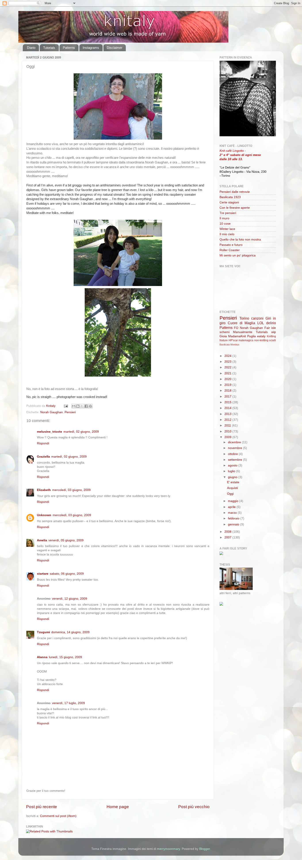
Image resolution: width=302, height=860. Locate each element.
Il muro (224, 218)
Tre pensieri (228, 213)
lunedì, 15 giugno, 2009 (65, 657)
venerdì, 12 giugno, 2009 (69, 598)
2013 (228, 414)
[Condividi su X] (82, 406)
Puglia (251, 336)
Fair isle (270, 328)
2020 (228, 379)
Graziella (43, 456)
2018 (228, 390)
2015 (228, 402)
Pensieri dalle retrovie (235, 191)
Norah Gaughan (51, 412)
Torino (244, 318)
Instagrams (91, 47)
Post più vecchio (194, 806)
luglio (232, 471)
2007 (228, 537)
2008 (228, 531)
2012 (228, 419)
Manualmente (242, 332)
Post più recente (41, 806)
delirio (271, 323)
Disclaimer (114, 47)
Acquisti (232, 488)
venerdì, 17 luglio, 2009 (68, 703)
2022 (228, 367)
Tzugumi (43, 632)
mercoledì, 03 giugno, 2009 (71, 490)
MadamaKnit (237, 336)
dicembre (235, 442)
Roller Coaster (230, 250)
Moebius (234, 344)
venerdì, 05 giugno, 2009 (66, 540)
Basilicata (225, 344)
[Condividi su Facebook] (86, 406)
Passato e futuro (231, 244)
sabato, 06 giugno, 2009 (67, 573)
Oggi (230, 493)
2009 (228, 437)
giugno (233, 477)
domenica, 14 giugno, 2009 (70, 632)
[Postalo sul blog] (78, 406)
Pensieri (70, 412)
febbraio (234, 518)
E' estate (233, 482)
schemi (224, 332)
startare (42, 573)
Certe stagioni (229, 202)
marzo (233, 512)
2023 (228, 361)
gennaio (234, 524)
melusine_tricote (49, 431)
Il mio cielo (227, 234)
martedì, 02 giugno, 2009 (81, 431)
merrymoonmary (168, 849)
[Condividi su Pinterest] (90, 406)
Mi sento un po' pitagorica (238, 255)
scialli (272, 340)
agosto (233, 465)
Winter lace (227, 229)
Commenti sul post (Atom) (58, 816)
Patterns (69, 47)
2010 (228, 431)
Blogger (204, 849)
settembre (235, 459)
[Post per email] (65, 405)
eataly (261, 336)
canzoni (257, 318)
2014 (228, 408)
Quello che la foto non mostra (240, 239)
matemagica (246, 340)
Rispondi (43, 443)
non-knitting (261, 340)
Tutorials (49, 47)
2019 (228, 384)
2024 (228, 356)
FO (236, 328)
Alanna (42, 657)
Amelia (42, 540)
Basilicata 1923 (230, 197)
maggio (233, 501)
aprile (232, 507)
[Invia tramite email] (73, 406)
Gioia (223, 336)
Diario (31, 47)
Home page (118, 806)
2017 (228, 396)
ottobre (233, 454)
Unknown (44, 515)
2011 (228, 425)
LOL (260, 323)
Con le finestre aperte (235, 207)
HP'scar (233, 340)
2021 (228, 373)
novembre (235, 448)
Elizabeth (44, 490)
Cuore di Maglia (241, 323)
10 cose (225, 223)
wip (273, 332)
